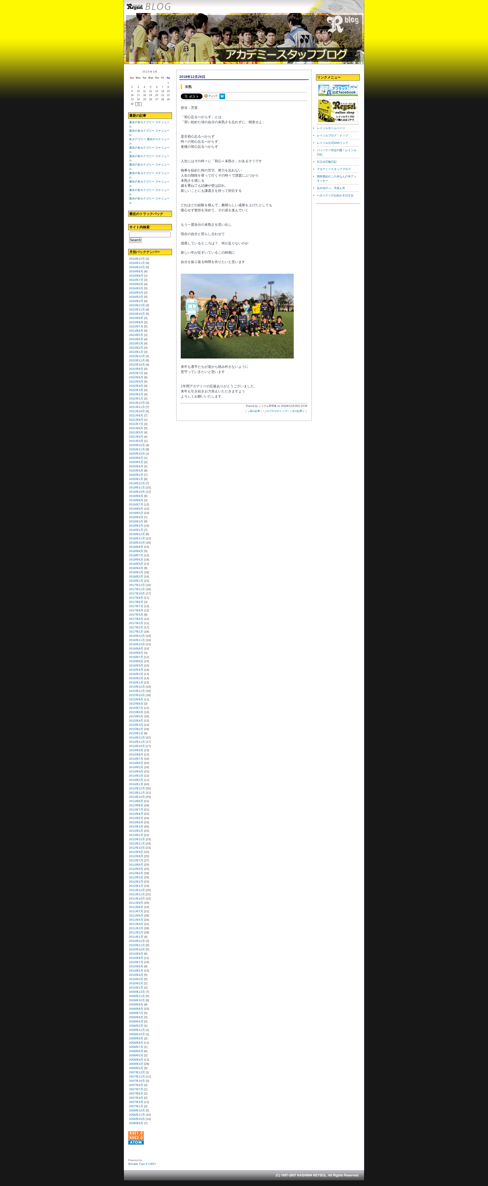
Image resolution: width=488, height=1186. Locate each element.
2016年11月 (137, 640)
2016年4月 (136, 669)
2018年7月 (136, 555)
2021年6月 (136, 428)
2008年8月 (136, 1042)
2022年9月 (136, 368)
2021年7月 (136, 423)
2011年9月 (136, 902)
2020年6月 (136, 457)
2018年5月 (136, 563)
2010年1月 (136, 987)
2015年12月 (137, 686)
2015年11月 (137, 690)
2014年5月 (136, 767)
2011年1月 (136, 936)
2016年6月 (136, 661)
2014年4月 (136, 771)
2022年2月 (136, 394)
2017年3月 (136, 623)
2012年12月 (137, 839)
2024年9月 (136, 271)
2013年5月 (136, 818)
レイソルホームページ (331, 128)
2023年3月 (136, 343)
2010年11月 (137, 945)
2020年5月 (136, 462)
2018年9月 (136, 546)
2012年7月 (136, 860)
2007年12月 (137, 1072)
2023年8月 (136, 322)
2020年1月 (136, 479)
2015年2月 (136, 729)
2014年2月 (136, 779)
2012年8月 (136, 856)
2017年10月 (137, 593)
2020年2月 (136, 474)
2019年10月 (137, 491)
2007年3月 (136, 1102)
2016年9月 (136, 648)
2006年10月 (137, 1118)
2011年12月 (137, 890)
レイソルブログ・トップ (332, 135)
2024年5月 (136, 288)
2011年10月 (137, 898)
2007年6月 (136, 1093)
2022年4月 (136, 385)
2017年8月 (136, 601)
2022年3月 (136, 390)
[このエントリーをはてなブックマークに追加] (223, 99)
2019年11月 (137, 487)
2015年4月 (136, 720)
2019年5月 (136, 512)
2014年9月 (136, 750)
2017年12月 (137, 585)
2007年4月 (136, 1097)
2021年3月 (136, 440)
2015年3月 (136, 724)
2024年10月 (137, 267)
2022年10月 (137, 364)
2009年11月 (137, 996)
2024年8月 (136, 275)
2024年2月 (136, 301)
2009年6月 (136, 1017)
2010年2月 (136, 983)
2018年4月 (136, 568)
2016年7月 (136, 657)
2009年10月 (137, 1000)
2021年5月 (136, 432)
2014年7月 (136, 758)
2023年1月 (136, 351)
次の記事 (297, 411)
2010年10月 (137, 949)
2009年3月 (136, 1025)
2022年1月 (136, 398)
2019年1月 (136, 529)
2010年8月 (136, 957)
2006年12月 (137, 1110)
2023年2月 (136, 347)
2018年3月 (136, 572)
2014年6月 (136, 762)
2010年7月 (136, 962)
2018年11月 (137, 538)
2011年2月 (136, 932)
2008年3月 (136, 1063)
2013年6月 (136, 813)
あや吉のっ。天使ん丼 (331, 188)
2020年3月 (136, 470)
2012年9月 (136, 851)
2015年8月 (136, 703)
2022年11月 (137, 360)
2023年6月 (136, 330)
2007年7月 (136, 1089)
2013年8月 (136, 805)
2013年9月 (136, 801)
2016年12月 (137, 635)
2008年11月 (137, 1029)
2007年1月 (136, 1106)
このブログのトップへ (276, 411)
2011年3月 (136, 928)
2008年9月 (136, 1038)
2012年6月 (136, 864)
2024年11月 (137, 262)
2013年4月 (136, 822)
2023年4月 (136, 339)
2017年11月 (137, 589)
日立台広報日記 (327, 161)
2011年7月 (136, 911)
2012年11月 (137, 843)
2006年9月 (136, 1123)
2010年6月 (136, 966)
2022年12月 (137, 356)
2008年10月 (137, 1034)
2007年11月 (137, 1076)
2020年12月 (137, 445)
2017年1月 (136, 631)
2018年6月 (136, 559)
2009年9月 (136, 1004)
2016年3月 (136, 673)
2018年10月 (137, 542)
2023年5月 (136, 334)
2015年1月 (136, 733)
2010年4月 (136, 974)
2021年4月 (136, 436)
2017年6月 (136, 610)
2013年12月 (137, 788)
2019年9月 (136, 496)
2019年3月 (136, 521)
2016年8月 (136, 652)
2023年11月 (137, 309)
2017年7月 (136, 606)
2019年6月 (136, 508)
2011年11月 (137, 894)
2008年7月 (136, 1046)
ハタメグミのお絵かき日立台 (335, 195)
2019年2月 (136, 525)
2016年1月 (136, 682)
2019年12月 (137, 483)
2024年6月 (136, 284)
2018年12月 (137, 534)
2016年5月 (136, 665)
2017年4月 (136, 618)
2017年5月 (136, 614)
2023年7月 (136, 326)
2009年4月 (136, 1021)
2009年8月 (136, 1008)
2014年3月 (136, 775)
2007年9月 (136, 1085)
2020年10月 (137, 453)
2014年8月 (136, 754)
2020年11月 (137, 449)
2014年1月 (136, 784)
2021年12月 (137, 402)
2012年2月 (136, 881)
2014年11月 (137, 741)
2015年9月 (136, 699)
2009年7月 (136, 1013)
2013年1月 (136, 835)
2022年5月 (136, 381)
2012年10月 (137, 847)
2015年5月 (136, 716)
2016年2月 (136, 678)
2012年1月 (136, 885)
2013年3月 (136, 826)
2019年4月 (136, 517)
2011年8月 (136, 907)
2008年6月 (136, 1051)
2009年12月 (137, 991)
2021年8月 (136, 419)
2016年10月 (137, 644)
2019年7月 (136, 504)
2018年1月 (136, 580)
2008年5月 (136, 1055)
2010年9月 (136, 953)
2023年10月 (137, 313)
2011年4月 (136, 924)
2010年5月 (136, 970)
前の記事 (255, 411)
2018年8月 (136, 551)
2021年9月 (136, 415)
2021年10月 (137, 411)
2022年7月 (136, 373)
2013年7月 (136, 809)
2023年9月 (136, 318)
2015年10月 (137, 695)
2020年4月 (136, 466)
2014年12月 (137, 737)
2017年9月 (136, 597)
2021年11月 (137, 407)
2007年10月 (137, 1080)
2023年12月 (137, 305)
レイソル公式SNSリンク (332, 142)
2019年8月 (136, 500)
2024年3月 (136, 296)
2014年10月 (137, 746)
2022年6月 (136, 377)
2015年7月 (136, 707)
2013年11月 (137, 792)
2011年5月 (136, 919)
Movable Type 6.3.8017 (142, 1164)
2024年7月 (136, 279)
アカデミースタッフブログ (334, 169)
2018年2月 (136, 576)
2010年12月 (137, 940)
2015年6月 (136, 712)
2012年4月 (136, 873)
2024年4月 (136, 292)
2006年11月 (137, 1114)
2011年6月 (136, 915)
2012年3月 (136, 877)
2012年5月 (136, 868)
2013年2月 (136, 830)
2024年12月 (137, 258)
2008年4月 (136, 1059)
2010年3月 (136, 979)
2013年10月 (137, 796)
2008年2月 (136, 1068)
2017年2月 (136, 627)
